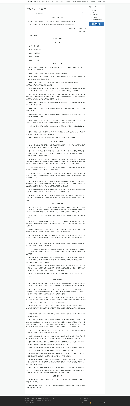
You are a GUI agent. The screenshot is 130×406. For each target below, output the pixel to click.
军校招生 (68, 1)
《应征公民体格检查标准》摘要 (95, 19)
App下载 (90, 398)
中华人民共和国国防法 (93, 17)
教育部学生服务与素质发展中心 (36, 400)
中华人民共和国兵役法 (93, 14)
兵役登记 (44, 1)
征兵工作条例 (91, 12)
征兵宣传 (79, 1)
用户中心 (100, 1)
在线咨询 (88, 1)
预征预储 (49, 1)
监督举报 (93, 1)
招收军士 (62, 1)
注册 (104, 1)
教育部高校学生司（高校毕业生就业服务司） (47, 398)
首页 (35, 1)
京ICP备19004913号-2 (84, 402)
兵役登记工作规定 (92, 10)
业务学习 (84, 1)
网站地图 (81, 398)
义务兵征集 (56, 1)
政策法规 (74, 1)
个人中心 (39, 1)
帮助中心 (86, 398)
